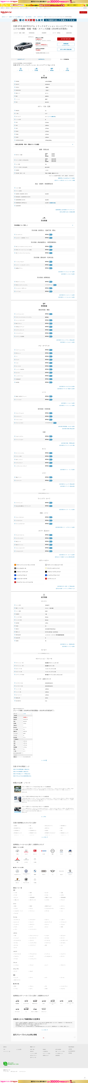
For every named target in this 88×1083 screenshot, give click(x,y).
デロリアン (32, 924)
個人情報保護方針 (72, 1051)
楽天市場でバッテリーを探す (68, 646)
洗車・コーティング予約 (60, 1051)
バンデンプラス (33, 942)
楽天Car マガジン (33, 1055)
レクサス (47, 899)
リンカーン (16, 924)
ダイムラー (63, 935)
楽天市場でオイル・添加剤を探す (67, 644)
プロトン (32, 986)
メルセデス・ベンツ (18, 910)
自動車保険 (57, 1055)
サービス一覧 (5, 1071)
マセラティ (16, 956)
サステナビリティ (22, 1071)
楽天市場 (84, 7)
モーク (15, 947)
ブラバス (47, 910)
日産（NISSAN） (29, 16)
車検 (44, 32)
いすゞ (31, 895)
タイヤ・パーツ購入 (46, 1053)
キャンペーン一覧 (6, 1051)
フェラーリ (63, 953)
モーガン (16, 942)
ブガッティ (63, 965)
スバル (46, 895)
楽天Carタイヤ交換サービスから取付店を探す (65, 557)
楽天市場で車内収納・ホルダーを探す (66, 426)
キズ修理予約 (45, 1051)
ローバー (63, 938)
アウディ (16, 908)
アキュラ (63, 899)
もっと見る (43, 760)
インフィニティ (33, 929)
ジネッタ (32, 940)
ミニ (62, 910)
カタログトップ (21, 59)
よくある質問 (18, 1049)
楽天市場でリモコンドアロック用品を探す (66, 340)
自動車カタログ (46, 1055)
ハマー (15, 929)
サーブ (15, 971)
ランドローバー (33, 938)
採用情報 (70, 1053)
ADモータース (17, 979)
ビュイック (16, 922)
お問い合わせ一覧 (14, 1071)
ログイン (84, 12)
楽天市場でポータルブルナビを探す (67, 386)
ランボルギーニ (48, 956)
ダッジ (46, 926)
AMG (15, 906)
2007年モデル (40, 16)
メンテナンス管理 (33, 1053)
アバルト (16, 958)
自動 (69, 32)
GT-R (35, 16)
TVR (15, 935)
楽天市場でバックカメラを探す (68, 274)
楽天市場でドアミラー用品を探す (67, 486)
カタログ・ (19, 32)
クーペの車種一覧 (52, 116)
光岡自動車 (32, 897)
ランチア (32, 956)
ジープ (31, 926)
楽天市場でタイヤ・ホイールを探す (67, 554)
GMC (62, 926)
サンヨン (63, 977)
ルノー (46, 965)
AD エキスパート (49, 825)
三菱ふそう (16, 899)
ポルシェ (63, 908)
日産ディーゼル (48, 897)
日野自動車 (63, 897)
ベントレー (16, 938)
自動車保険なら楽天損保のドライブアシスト (65, 209)
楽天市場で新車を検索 (66, 38)
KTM (46, 988)
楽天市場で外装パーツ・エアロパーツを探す (65, 527)
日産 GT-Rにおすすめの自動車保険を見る (22, 776)
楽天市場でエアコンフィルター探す (67, 445)
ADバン (31, 828)
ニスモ (24, 713)
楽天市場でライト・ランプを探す (67, 469)
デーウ (31, 977)
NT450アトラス (33, 832)
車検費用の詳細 (52, 202)
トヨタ (15, 892)
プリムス (63, 924)
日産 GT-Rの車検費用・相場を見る (20, 771)
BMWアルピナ (48, 906)
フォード (32, 922)
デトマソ (63, 956)
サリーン (47, 924)
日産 (31, 892)
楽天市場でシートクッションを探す (67, 405)
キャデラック (17, 919)
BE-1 (62, 828)
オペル (31, 908)
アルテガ (16, 913)
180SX (15, 825)
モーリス (16, 945)
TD (46, 986)
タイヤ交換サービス (59, 1053)
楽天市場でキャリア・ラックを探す (67, 509)
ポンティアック (48, 922)
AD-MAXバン (63, 825)
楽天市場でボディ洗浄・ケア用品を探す (66, 586)
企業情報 (70, 1049)
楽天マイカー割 (33, 1057)
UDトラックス (33, 899)
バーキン (16, 988)
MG (46, 945)
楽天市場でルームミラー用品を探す (67, 484)
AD (30, 825)
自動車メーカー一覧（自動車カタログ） (16, 16)
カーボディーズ (64, 940)
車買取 (31, 32)
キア (46, 977)
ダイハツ (16, 897)
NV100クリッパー (65, 832)
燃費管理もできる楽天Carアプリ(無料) (66, 178)
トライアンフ (32, 945)
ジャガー (47, 935)
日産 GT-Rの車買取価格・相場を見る (21, 769)
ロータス (47, 938)
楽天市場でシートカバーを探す (68, 403)
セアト (31, 988)
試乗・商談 (32, 1049)
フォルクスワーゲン (49, 908)
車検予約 (31, 1051)
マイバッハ (32, 910)
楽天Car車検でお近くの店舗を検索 (67, 211)
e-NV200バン (17, 830)
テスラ (15, 926)
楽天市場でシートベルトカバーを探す (66, 297)
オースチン (63, 942)
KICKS (46, 830)
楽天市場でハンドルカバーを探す (67, 342)
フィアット (47, 953)
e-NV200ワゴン (33, 830)
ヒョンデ (16, 977)
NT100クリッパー (18, 832)
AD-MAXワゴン (17, 828)
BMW (31, 906)
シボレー (63, 919)
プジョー (32, 965)
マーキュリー (64, 922)
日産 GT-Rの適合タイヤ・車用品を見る (21, 773)
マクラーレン (48, 942)
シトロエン (16, 965)
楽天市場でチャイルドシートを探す (67, 295)
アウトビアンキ (33, 953)
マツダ (15, 895)
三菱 (62, 892)
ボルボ (31, 971)
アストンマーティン (34, 935)
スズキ (62, 895)
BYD (15, 986)
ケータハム (47, 940)
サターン (47, 919)
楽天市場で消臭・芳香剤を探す (68, 443)
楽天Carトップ (4, 16)
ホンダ (46, 892)
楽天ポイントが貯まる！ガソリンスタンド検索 (65, 180)
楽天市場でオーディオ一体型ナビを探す (66, 388)
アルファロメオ (17, 953)
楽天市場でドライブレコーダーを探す (66, 271)
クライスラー (32, 919)
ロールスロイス (17, 940)
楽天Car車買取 (58, 1049)
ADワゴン (47, 828)
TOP (4, 1049)
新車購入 (44, 1049)
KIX (61, 830)
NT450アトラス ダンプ (50, 832)
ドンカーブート (64, 986)
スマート (63, 906)
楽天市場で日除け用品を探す (68, 428)
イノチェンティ (33, 958)
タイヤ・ (56, 32)
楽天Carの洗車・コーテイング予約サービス (65, 588)
